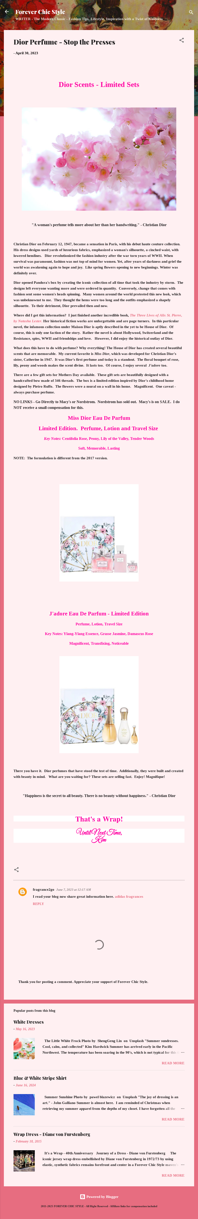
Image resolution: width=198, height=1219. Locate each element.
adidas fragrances (129, 896)
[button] (181, 41)
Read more (173, 1063)
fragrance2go (43, 889)
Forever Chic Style (40, 11)
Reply (38, 904)
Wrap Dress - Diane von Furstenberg (52, 1134)
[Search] (191, 13)
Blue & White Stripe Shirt (40, 1078)
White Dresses (29, 1022)
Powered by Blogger (102, 1197)
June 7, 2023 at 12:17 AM (73, 889)
